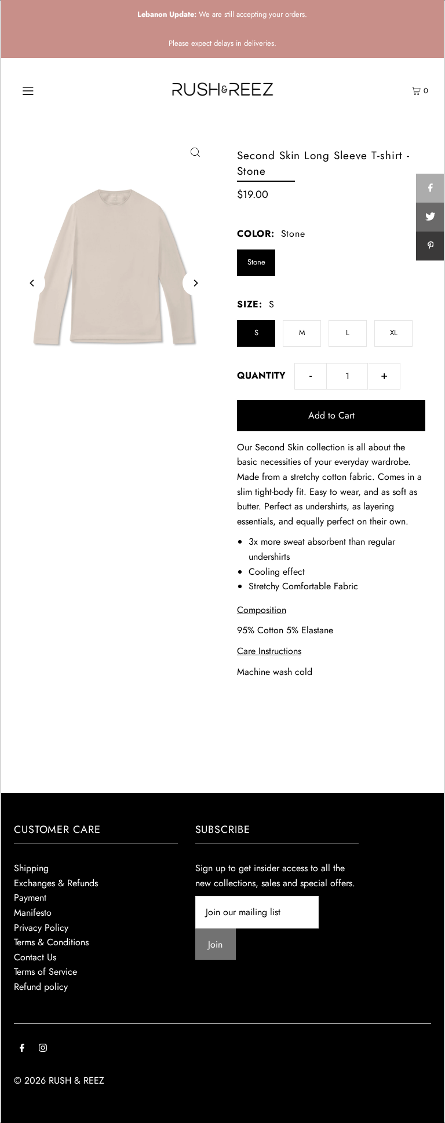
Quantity (261, 375)
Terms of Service (45, 971)
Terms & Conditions (51, 942)
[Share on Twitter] (430, 217)
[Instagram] (43, 1048)
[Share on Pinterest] (430, 246)
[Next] (195, 283)
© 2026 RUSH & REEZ (59, 1080)
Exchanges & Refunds (56, 883)
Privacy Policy (41, 927)
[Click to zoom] (195, 151)
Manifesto (33, 912)
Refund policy (41, 986)
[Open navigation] (50, 89)
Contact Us (35, 957)
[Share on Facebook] (430, 188)
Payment (30, 897)
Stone (256, 261)
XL (393, 332)
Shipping (31, 868)
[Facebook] (22, 1048)
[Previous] (32, 283)
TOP (425, 1107)
